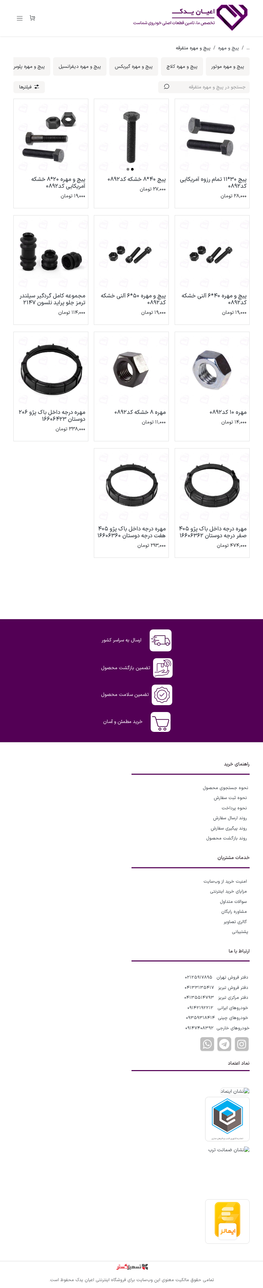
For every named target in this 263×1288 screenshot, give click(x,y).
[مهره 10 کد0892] (212, 369)
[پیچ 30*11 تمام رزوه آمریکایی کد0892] (212, 136)
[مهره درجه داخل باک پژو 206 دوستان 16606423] (51, 369)
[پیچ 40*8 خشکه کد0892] (131, 136)
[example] (224, 1044)
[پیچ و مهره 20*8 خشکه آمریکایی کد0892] (51, 136)
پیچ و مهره (228, 48)
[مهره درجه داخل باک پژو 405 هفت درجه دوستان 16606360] (131, 486)
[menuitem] (228, 66)
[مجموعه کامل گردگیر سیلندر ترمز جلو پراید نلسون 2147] (51, 253)
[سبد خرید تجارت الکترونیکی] (32, 18)
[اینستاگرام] (242, 1044)
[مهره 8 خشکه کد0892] (131, 369)
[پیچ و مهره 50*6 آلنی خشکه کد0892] (131, 253)
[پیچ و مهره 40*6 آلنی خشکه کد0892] (212, 253)
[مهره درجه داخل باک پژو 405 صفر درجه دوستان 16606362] (212, 486)
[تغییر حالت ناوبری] (19, 18)
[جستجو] (166, 87)
